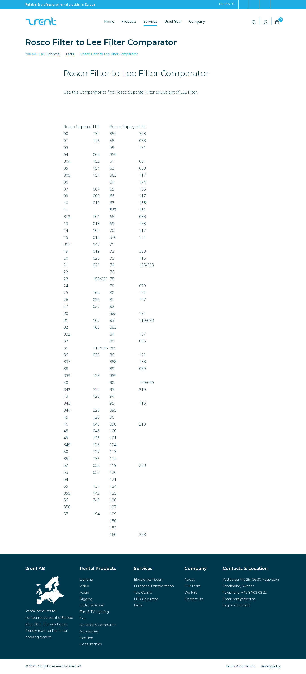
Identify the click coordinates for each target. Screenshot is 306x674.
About (190, 579)
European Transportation (154, 586)
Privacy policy (271, 666)
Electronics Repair (148, 579)
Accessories (89, 631)
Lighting (86, 579)
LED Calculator (146, 599)
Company (197, 21)
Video (84, 586)
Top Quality (143, 593)
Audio (84, 593)
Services (150, 21)
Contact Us (194, 599)
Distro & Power (92, 605)
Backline (86, 638)
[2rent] (254, 4)
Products (128, 21)
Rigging (86, 599)
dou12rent (242, 605)
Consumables (91, 644)
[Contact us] (275, 4)
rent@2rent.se (244, 599)
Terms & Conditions (240, 666)
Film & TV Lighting (94, 612)
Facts (138, 605)
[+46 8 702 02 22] (265, 4)
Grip (83, 618)
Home (109, 21)
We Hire (191, 593)
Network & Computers (98, 625)
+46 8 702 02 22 (254, 593)
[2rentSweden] (243, 4)
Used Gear (173, 21)
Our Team (192, 586)
